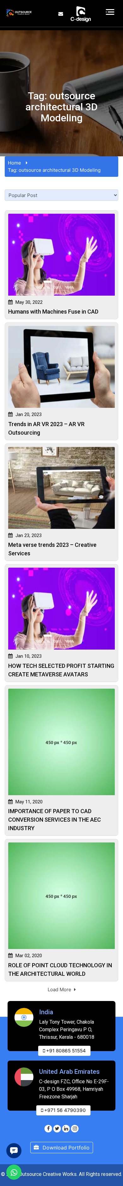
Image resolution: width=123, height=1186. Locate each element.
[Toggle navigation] (110, 12)
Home (14, 163)
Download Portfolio (65, 1147)
